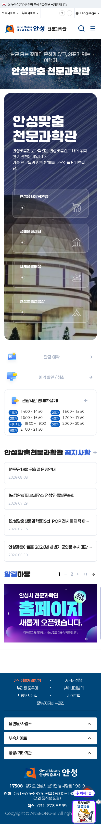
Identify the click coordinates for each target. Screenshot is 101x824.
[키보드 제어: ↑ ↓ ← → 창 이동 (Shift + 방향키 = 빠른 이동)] (83, 793)
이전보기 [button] (78, 574)
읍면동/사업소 (20, 723)
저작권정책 (73, 680)
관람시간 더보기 (75, 400)
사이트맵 (73, 695)
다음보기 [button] (94, 574)
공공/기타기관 (20, 752)
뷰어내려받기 (73, 688)
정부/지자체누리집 (50, 703)
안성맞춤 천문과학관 (50, 71)
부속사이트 (30, 14)
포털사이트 (10, 14)
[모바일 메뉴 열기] (92, 28)
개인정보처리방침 (27, 680)
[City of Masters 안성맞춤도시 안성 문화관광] (41, 29)
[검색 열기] (81, 28)
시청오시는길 (27, 695)
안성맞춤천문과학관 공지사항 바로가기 (94, 452)
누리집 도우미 (27, 688)
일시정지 (86, 574)
